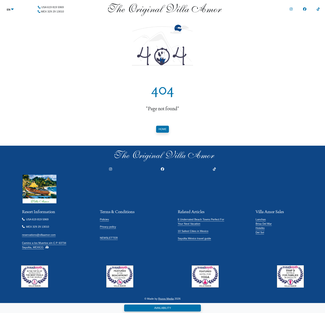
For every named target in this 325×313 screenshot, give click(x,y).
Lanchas (261, 219)
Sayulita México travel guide (194, 238)
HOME (162, 129)
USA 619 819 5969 (52, 7)
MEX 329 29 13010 (52, 11)
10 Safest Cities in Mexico (193, 231)
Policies (104, 219)
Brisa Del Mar (264, 223)
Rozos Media (166, 298)
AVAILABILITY (162, 307)
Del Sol (260, 232)
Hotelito (260, 228)
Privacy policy (108, 226)
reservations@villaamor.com (39, 234)
